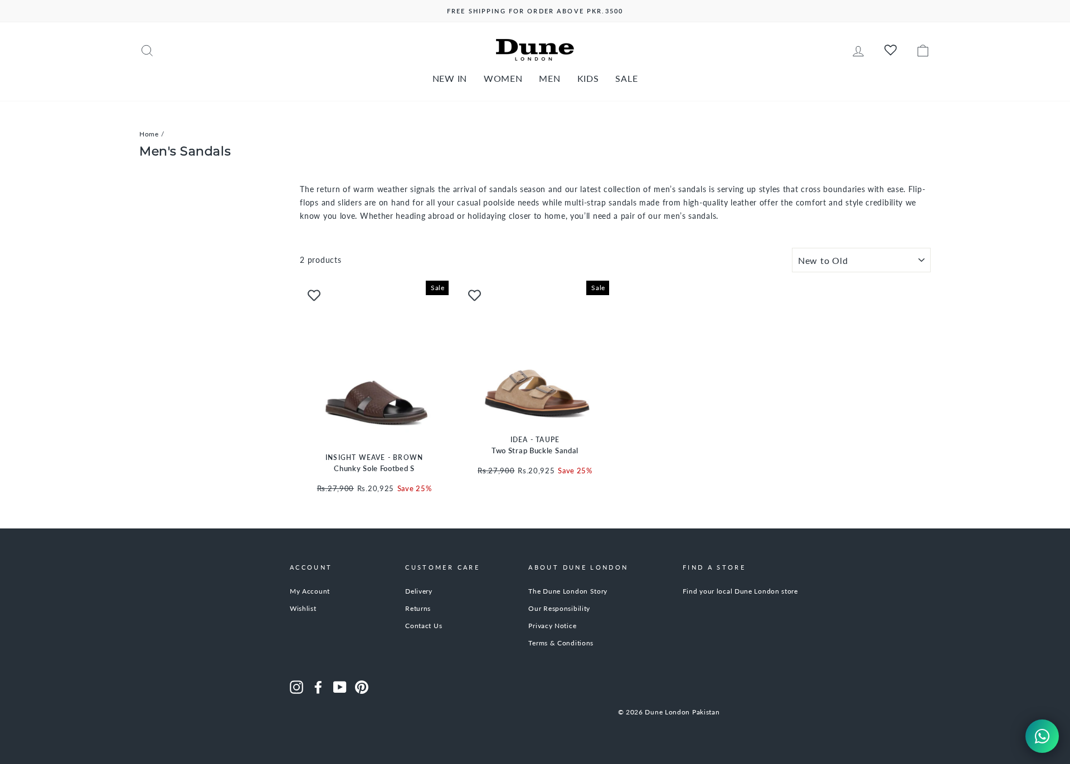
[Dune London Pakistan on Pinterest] (361, 687)
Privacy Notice (552, 625)
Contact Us (423, 625)
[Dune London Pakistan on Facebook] (318, 687)
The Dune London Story (567, 591)
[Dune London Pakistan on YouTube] (340, 687)
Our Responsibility (559, 608)
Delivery (418, 591)
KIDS (588, 78)
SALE (626, 78)
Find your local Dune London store (740, 591)
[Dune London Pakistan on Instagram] (296, 687)
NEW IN (449, 78)
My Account (310, 591)
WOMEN (503, 78)
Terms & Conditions (561, 643)
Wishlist (303, 608)
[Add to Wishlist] (314, 294)
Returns (418, 608)
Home (149, 134)
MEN (549, 78)
